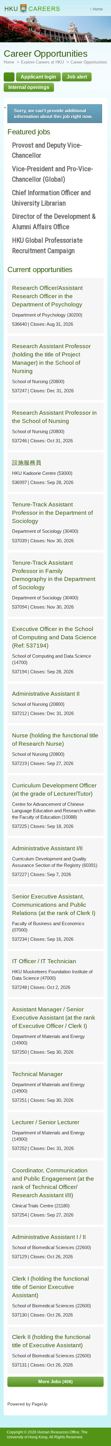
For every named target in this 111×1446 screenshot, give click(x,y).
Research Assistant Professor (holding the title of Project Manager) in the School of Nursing (51, 358)
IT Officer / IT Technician (44, 961)
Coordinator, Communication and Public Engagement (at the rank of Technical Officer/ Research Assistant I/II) (53, 1182)
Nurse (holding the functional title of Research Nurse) (55, 739)
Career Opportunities (89, 62)
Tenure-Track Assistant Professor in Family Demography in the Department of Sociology (53, 575)
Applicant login (38, 76)
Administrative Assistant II (46, 693)
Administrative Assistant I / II (49, 1237)
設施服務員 (26, 463)
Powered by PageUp (27, 1404)
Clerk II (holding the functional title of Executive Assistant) (51, 1341)
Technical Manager (37, 1074)
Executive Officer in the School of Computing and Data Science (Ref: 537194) (54, 637)
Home (98, 9)
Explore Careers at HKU (42, 62)
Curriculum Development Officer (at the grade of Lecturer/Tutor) (54, 789)
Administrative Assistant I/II (47, 848)
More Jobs (54, 1381)
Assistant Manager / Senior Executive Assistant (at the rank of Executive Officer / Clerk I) (53, 1017)
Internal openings (28, 87)
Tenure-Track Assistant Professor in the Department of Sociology (52, 512)
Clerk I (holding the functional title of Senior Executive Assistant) (50, 1286)
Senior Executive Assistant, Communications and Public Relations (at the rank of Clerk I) (53, 904)
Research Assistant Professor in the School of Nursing (54, 417)
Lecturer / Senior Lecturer (45, 1122)
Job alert (77, 76)
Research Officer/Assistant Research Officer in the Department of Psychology (47, 296)
